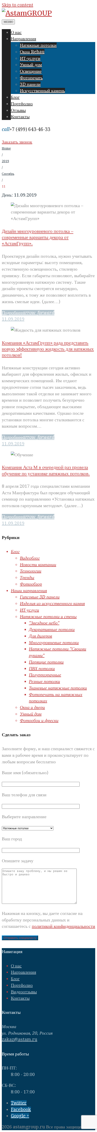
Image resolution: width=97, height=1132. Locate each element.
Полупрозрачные (45, 674)
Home (6, 148)
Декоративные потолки (52, 629)
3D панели (30, 84)
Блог (15, 97)
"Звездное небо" (44, 623)
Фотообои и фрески (39, 720)
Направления (23, 38)
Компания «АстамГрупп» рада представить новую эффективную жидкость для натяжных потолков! (48, 349)
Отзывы (18, 110)
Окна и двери (32, 707)
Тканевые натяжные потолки (58, 688)
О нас (16, 32)
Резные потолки (44, 681)
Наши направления (29, 590)
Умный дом (31, 64)
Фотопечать (31, 77)
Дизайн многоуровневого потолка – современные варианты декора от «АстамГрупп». (37, 237)
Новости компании (38, 564)
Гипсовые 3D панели (40, 597)
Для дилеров (40, 636)
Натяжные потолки (38, 45)
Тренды (27, 577)
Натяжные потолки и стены (48, 616)
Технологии (30, 571)
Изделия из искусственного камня (52, 603)
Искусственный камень (42, 90)
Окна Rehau (32, 51)
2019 (5, 161)
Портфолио (22, 103)
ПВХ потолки (42, 668)
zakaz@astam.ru (19, 1039)
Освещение (31, 71)
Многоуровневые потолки (54, 642)
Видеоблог (30, 558)
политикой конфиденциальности (63, 926)
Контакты (20, 116)
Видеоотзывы (24, 991)
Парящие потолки (46, 662)
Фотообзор (31, 584)
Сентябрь (8, 174)
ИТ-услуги (30, 58)
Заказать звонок (17, 142)
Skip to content (17, 5)
